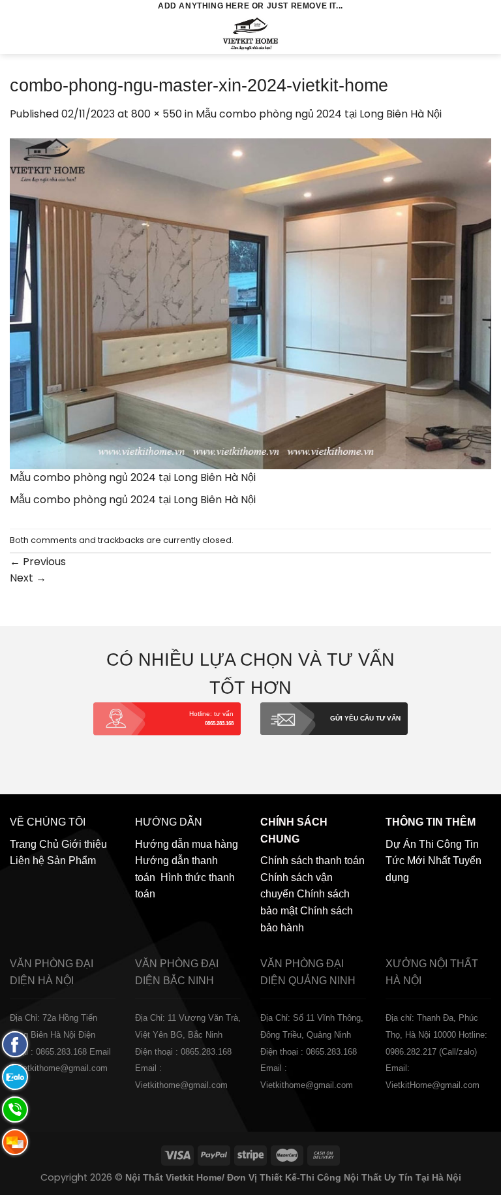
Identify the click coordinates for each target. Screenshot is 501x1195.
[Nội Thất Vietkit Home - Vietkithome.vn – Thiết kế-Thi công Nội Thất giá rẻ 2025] (250, 33)
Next (28, 577)
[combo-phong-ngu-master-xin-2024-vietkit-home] (250, 303)
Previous (38, 561)
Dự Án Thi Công (424, 844)
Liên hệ (27, 860)
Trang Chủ (34, 844)
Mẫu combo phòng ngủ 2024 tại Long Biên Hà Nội (319, 113)
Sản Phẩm (71, 860)
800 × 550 (156, 113)
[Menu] (17, 34)
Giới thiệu (84, 844)
